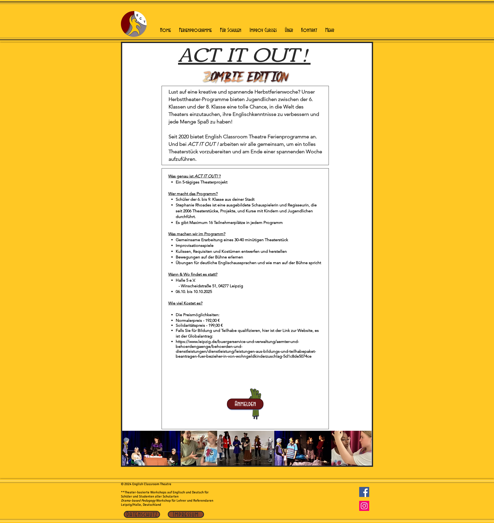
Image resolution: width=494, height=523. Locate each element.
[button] (195, 30)
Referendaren (203, 501)
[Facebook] (364, 492)
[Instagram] (364, 506)
